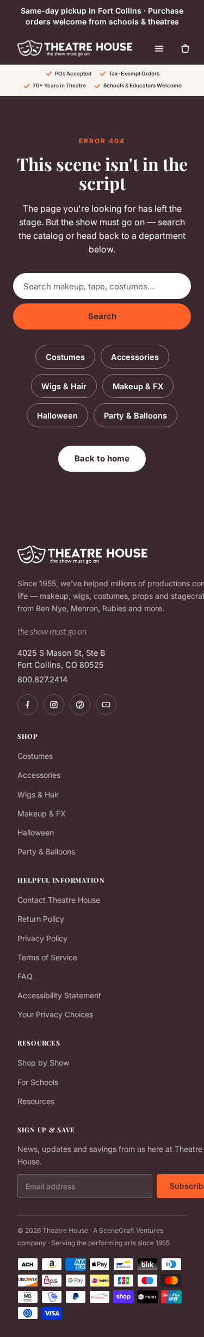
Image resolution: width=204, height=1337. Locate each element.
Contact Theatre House (58, 899)
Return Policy (40, 918)
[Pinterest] (80, 704)
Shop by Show (43, 1062)
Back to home (102, 458)
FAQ (25, 976)
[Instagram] (54, 704)
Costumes (65, 357)
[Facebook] (27, 704)
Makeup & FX (138, 386)
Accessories (135, 357)
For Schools (37, 1082)
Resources (35, 1101)
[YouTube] (106, 704)
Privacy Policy (42, 938)
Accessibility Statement (59, 995)
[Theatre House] (74, 48)
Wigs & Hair (63, 386)
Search (102, 316)
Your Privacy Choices (55, 1014)
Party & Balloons (135, 415)
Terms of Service (47, 957)
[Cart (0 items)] (185, 48)
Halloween (57, 415)
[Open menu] (159, 48)
